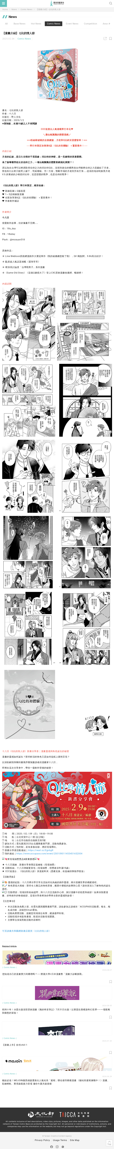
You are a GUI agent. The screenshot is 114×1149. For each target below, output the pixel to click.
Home (5, 9)
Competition (90, 23)
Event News (72, 23)
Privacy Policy (42, 1140)
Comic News (26, 9)
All (6, 23)
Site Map (75, 1140)
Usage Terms (60, 1140)
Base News (19, 23)
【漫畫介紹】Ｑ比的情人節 (48, 9)
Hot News (36, 23)
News (14, 9)
